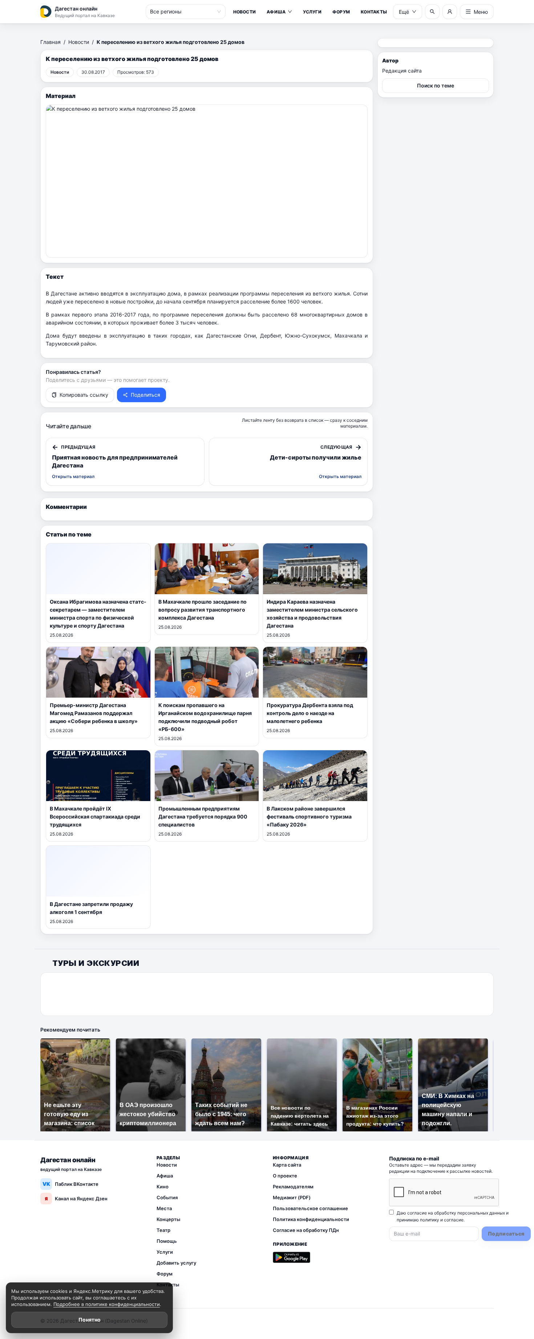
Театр (163, 1230)
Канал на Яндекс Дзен (76, 1198)
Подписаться (506, 1233)
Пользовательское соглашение (310, 1208)
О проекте (285, 1176)
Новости (244, 12)
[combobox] (182, 12)
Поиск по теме (435, 85)
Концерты (168, 1219)
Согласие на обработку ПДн (306, 1230)
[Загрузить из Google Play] (291, 1257)
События (167, 1197)
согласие (454, 1219)
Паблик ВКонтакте (71, 1184)
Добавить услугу (176, 1263)
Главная (50, 42)
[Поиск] (432, 11)
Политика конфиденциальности (311, 1219)
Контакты (374, 12)
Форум (341, 12)
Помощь (167, 1241)
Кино (163, 1186)
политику (429, 1219)
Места (164, 1208)
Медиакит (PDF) (292, 1197)
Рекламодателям (293, 1186)
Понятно (89, 1319)
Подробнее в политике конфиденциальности (106, 1304)
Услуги (312, 12)
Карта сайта (287, 1165)
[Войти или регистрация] (449, 11)
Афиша (276, 12)
